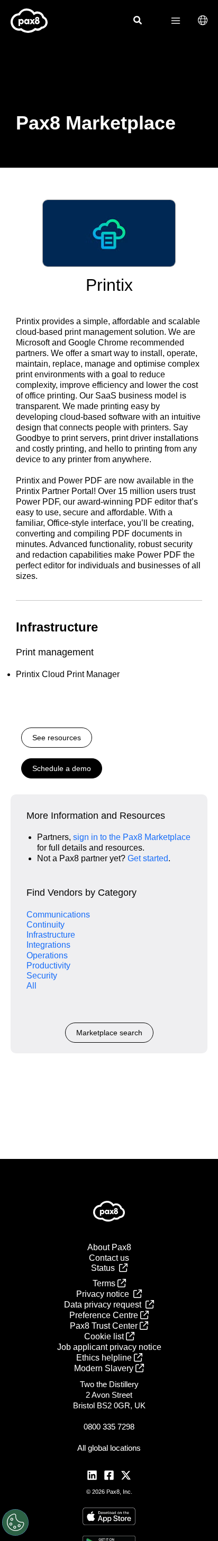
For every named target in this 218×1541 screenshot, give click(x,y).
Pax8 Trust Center (105, 1325)
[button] (138, 21)
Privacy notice (104, 1293)
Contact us (109, 1257)
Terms (105, 1283)
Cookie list (105, 1336)
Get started (148, 858)
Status (105, 1267)
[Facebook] (109, 1475)
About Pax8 (109, 1247)
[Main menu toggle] (175, 20)
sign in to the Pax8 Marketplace (131, 837)
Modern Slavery (104, 1368)
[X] (126, 1475)
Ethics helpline (105, 1357)
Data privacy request (105, 1304)
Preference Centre (104, 1315)
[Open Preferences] (15, 1522)
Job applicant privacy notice (109, 1347)
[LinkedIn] (92, 1475)
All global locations (109, 1447)
